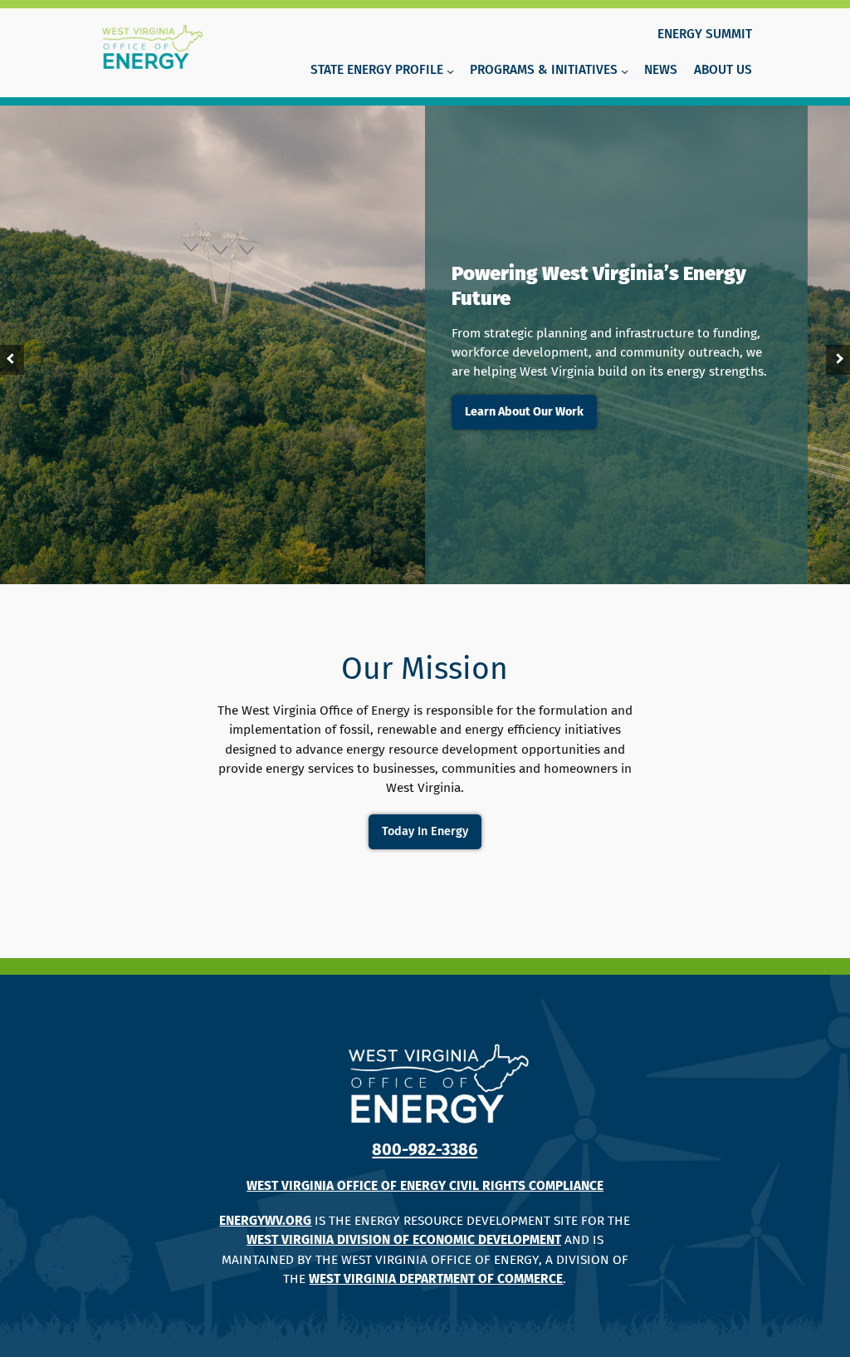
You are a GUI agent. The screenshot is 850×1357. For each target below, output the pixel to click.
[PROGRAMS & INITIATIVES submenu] (624, 71)
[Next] (838, 360)
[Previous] (12, 360)
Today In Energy (425, 831)
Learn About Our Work (524, 412)
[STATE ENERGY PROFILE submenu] (450, 71)
